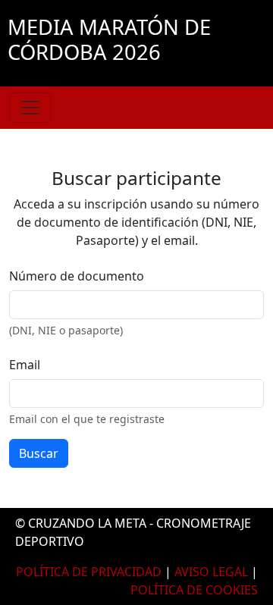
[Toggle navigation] (30, 107)
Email (24, 364)
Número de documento (76, 276)
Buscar (38, 453)
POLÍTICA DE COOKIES (194, 589)
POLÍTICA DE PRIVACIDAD (89, 571)
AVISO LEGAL (211, 571)
